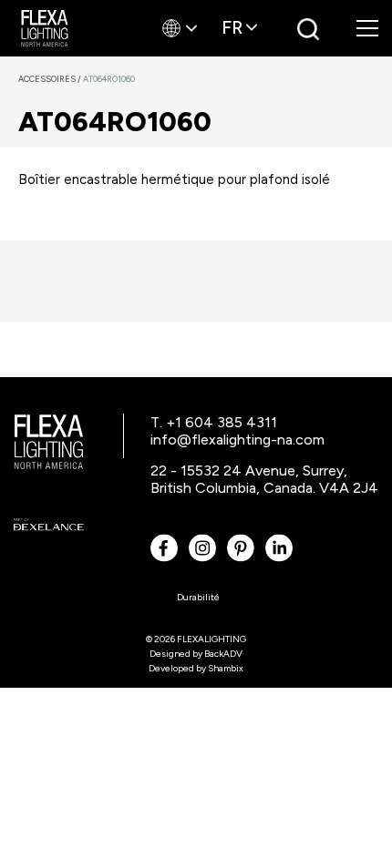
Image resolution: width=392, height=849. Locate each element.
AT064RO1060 (109, 79)
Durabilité (198, 597)
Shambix (225, 668)
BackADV (223, 654)
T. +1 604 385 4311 (213, 422)
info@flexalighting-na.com (237, 439)
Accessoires (50, 79)
